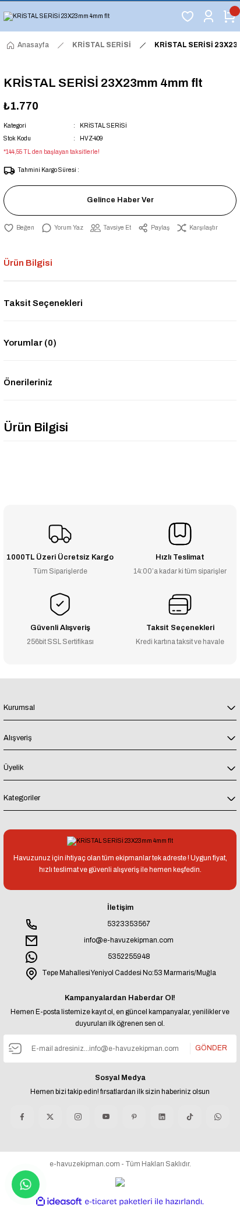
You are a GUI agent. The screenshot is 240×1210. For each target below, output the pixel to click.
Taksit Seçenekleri (43, 303)
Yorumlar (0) (30, 342)
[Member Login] (209, 16)
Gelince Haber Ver (120, 200)
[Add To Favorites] (18, 228)
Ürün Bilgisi (27, 263)
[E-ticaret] (118, 1201)
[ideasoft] (59, 1202)
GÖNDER (211, 1047)
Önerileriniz (27, 382)
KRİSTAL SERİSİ (103, 125)
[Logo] (56, 16)
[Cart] (230, 16)
